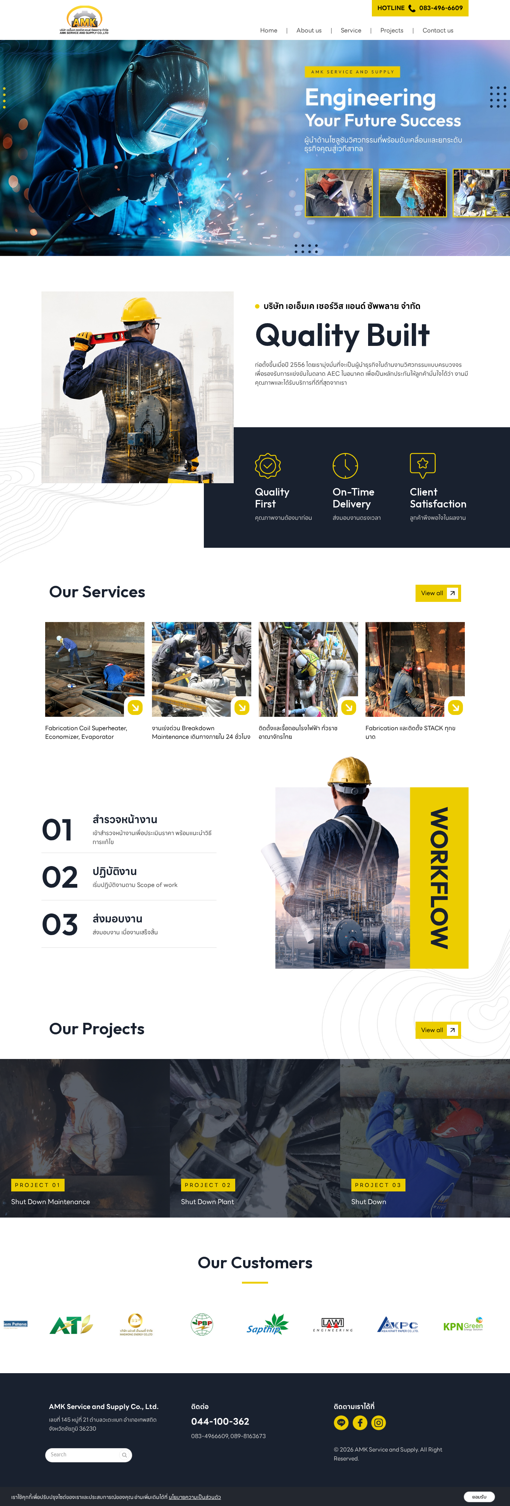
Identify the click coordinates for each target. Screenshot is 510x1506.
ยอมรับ (479, 1496)
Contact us (438, 30)
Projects (392, 30)
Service (351, 30)
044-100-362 (220, 1421)
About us (309, 30)
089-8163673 (248, 1435)
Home (268, 30)
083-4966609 (209, 1435)
